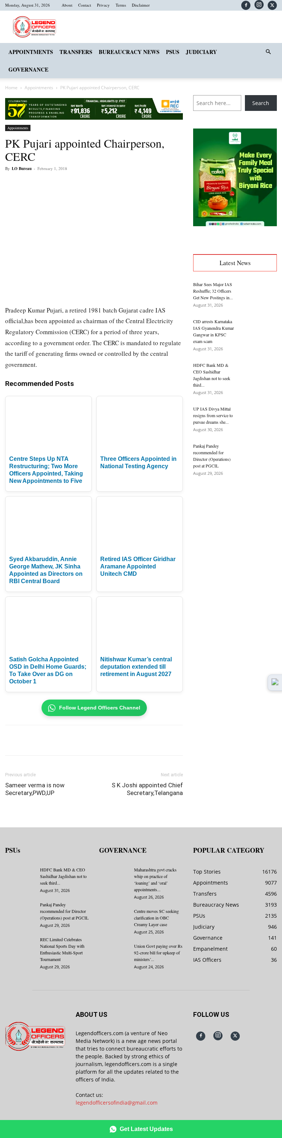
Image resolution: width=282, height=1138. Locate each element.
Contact (84, 5)
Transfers (75, 52)
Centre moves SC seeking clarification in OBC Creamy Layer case (156, 917)
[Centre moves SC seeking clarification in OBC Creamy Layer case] (114, 918)
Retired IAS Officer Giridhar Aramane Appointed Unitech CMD (138, 566)
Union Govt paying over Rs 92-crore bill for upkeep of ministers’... (158, 952)
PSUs (172, 52)
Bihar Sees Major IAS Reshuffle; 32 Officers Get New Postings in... (213, 290)
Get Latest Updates (146, 1129)
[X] (272, 5)
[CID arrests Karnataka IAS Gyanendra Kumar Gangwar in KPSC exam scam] (258, 331)
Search (260, 103)
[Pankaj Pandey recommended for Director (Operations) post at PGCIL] (258, 455)
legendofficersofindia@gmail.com (117, 1102)
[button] (268, 51)
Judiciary (201, 52)
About (67, 5)
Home (11, 87)
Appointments (30, 52)
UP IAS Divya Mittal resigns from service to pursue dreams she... (213, 415)
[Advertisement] (235, 531)
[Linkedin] (106, 185)
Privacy (103, 5)
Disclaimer (141, 5)
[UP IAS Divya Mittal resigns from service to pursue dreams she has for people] (258, 418)
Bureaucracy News (129, 52)
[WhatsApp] (89, 185)
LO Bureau (22, 168)
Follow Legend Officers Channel (99, 708)
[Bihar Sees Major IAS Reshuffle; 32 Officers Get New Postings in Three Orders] (258, 294)
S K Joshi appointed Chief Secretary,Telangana (147, 788)
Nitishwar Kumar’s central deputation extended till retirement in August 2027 (136, 666)
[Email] (123, 185)
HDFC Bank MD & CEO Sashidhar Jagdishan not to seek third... (63, 876)
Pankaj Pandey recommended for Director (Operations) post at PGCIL (64, 911)
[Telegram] (140, 185)
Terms (121, 5)
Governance (28, 69)
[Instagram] (259, 4)
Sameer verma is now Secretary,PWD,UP (35, 788)
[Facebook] (245, 5)
